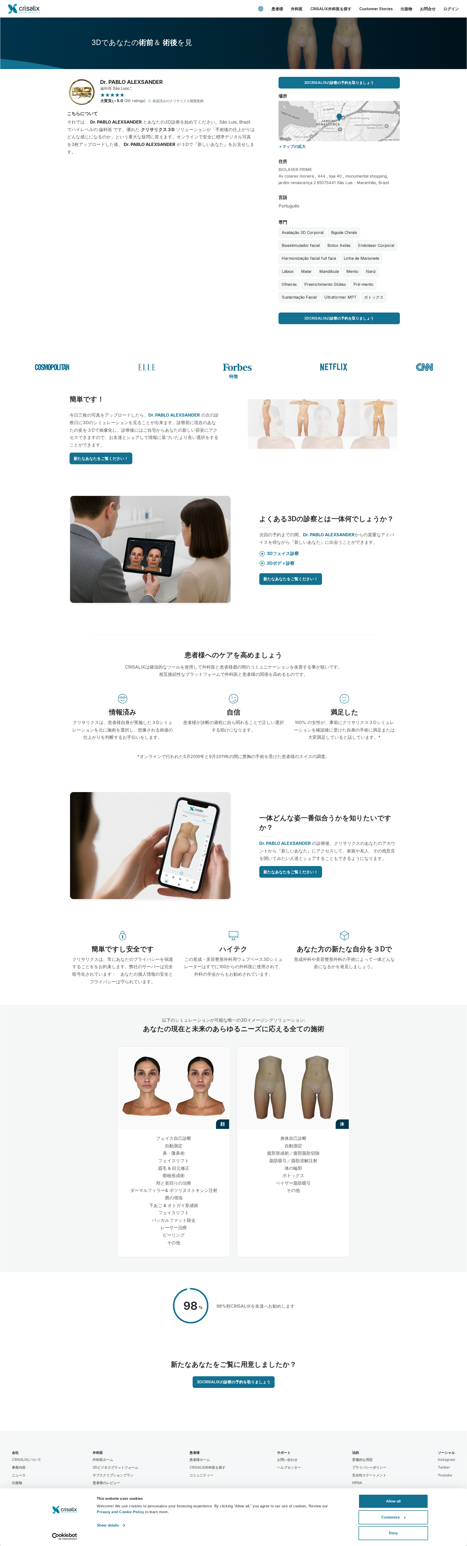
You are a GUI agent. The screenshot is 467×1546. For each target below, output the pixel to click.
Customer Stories (376, 8)
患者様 (277, 8)
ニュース (19, 1475)
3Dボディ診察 (281, 563)
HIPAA (357, 1483)
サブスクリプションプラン (113, 1475)
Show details (108, 1525)
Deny (393, 1533)
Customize (390, 1517)
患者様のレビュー (106, 1483)
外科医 (297, 8)
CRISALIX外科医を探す (330, 8)
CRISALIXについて (26, 1459)
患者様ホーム (199, 1459)
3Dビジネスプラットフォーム (115, 1467)
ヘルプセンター (289, 1467)
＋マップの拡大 (292, 146)
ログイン (451, 8)
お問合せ (428, 8)
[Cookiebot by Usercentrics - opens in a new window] (64, 1536)
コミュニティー (201, 1475)
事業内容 (19, 1467)
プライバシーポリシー (369, 1467)
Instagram (446, 1459)
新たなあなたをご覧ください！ (101, 458)
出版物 (406, 8)
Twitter (444, 1467)
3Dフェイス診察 (283, 553)
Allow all (393, 1501)
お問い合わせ (287, 1459)
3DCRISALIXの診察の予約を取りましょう (339, 82)
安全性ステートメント (369, 1475)
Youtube (445, 1475)
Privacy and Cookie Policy (120, 1512)
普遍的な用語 (362, 1459)
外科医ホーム (103, 1459)
